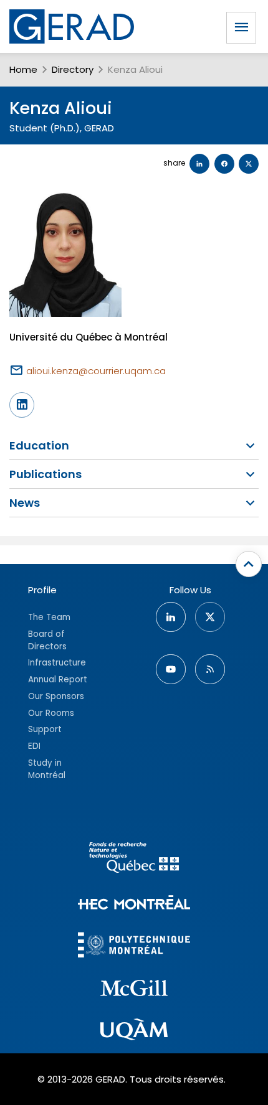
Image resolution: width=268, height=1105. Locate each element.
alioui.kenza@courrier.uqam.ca (96, 370)
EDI (34, 746)
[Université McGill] (134, 990)
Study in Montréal (46, 769)
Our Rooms (51, 713)
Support (45, 729)
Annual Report (57, 679)
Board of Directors (47, 640)
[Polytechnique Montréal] (134, 947)
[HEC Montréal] (134, 904)
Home (23, 69)
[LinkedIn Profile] (22, 404)
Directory (72, 69)
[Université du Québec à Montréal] (134, 1031)
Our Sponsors (56, 696)
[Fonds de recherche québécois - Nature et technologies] (134, 859)
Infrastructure (57, 663)
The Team (49, 617)
